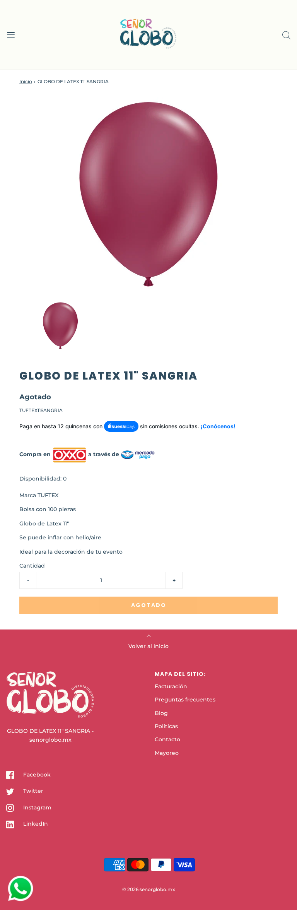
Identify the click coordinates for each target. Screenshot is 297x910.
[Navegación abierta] (10, 35)
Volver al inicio (148, 646)
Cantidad (32, 565)
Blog (161, 713)
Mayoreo (167, 752)
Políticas (166, 726)
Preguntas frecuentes (185, 699)
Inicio (25, 81)
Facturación (171, 686)
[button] (60, 325)
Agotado (148, 605)
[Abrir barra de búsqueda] (286, 35)
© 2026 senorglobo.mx (148, 889)
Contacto (167, 739)
